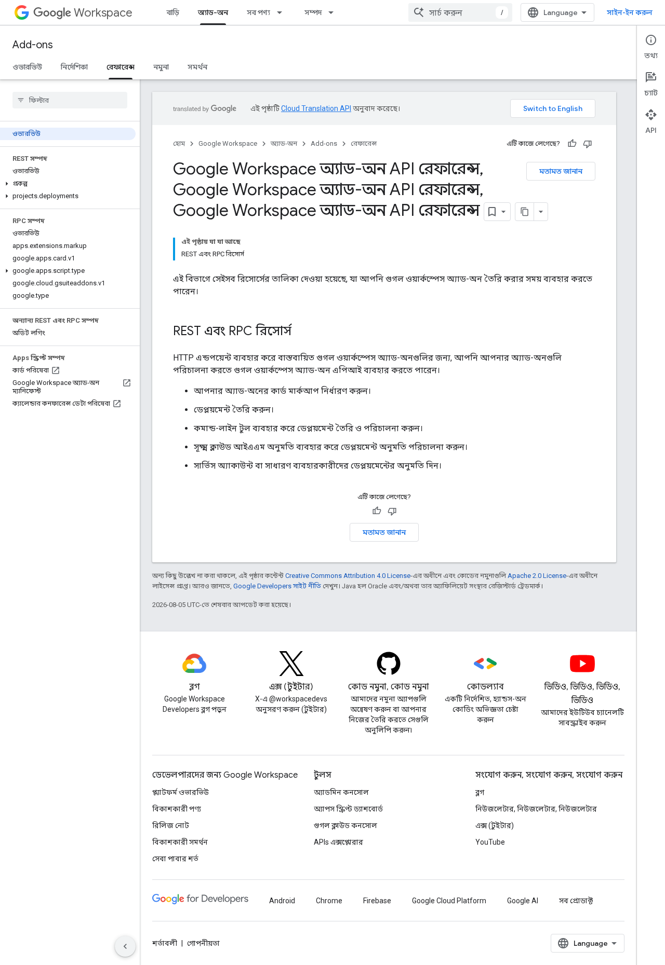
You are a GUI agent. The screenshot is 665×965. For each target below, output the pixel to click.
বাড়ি (173, 12)
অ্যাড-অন (213, 12)
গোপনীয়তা (203, 943)
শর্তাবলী (164, 943)
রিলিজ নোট (170, 825)
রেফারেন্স (121, 67)
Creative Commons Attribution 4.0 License (347, 576)
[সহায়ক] (572, 143)
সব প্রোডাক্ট (576, 901)
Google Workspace (227, 143)
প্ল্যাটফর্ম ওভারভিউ (180, 792)
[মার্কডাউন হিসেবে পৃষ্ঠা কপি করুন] (524, 211)
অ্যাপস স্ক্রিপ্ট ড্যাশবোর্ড (348, 809)
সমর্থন (197, 67)
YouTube (490, 842)
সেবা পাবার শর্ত (175, 858)
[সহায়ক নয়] (587, 143)
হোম (179, 143)
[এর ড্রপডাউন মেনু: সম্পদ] (334, 12)
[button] (68, 183)
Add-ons (32, 44)
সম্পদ (313, 12)
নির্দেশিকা (74, 67)
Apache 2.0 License (537, 576)
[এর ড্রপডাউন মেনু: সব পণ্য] (282, 12)
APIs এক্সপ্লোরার (338, 842)
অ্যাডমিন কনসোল (341, 792)
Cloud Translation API (316, 108)
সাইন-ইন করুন (630, 12)
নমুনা (161, 67)
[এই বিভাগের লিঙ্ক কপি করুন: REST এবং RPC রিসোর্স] (301, 332)
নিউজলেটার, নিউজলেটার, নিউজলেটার (536, 809)
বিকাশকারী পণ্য (176, 809)
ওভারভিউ (27, 67)
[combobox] (460, 12)
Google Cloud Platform (449, 901)
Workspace (103, 13)
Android (282, 901)
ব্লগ (479, 792)
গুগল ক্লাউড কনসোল (345, 825)
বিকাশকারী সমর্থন (180, 842)
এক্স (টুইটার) (494, 825)
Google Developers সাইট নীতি (277, 586)
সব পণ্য (258, 12)
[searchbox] (69, 100)
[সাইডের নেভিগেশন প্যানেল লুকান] (125, 946)
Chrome (329, 901)
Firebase (377, 901)
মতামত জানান (560, 171)
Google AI (522, 901)
